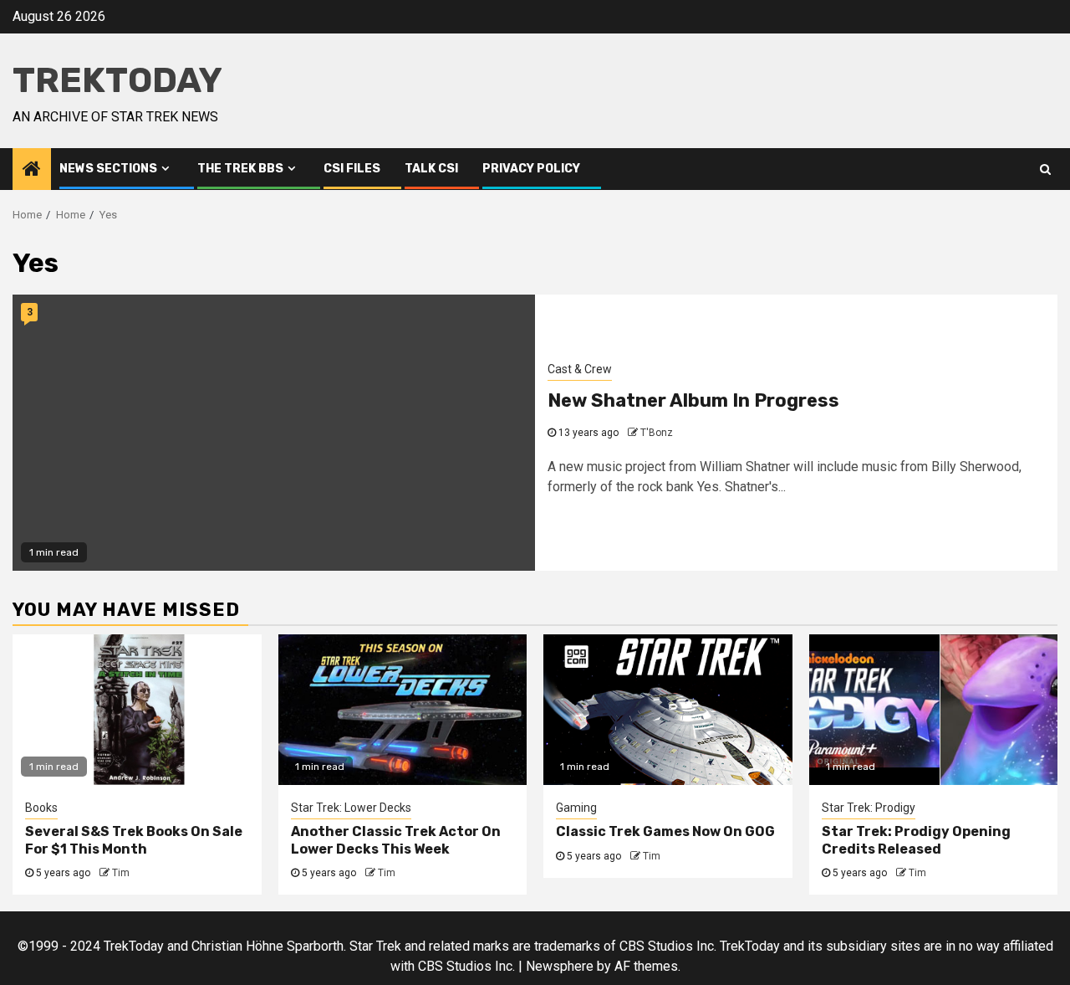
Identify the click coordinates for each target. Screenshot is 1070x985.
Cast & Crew (580, 369)
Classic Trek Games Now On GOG (665, 831)
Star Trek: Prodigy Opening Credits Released (916, 840)
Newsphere (560, 966)
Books (41, 807)
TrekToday (117, 80)
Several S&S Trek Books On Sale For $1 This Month (133, 840)
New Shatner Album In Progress (693, 400)
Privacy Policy (531, 169)
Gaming (576, 807)
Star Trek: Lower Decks (351, 807)
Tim (121, 873)
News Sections (108, 169)
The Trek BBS (240, 169)
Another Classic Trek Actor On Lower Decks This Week (396, 840)
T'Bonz (656, 433)
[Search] (1045, 169)
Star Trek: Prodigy (868, 807)
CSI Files (352, 169)
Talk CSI (431, 169)
